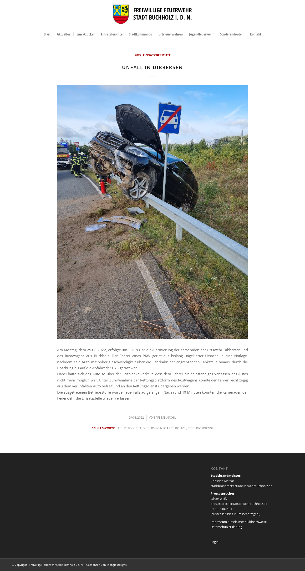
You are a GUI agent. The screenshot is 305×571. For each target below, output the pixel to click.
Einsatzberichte (157, 55)
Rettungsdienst (201, 428)
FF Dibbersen (148, 428)
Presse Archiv (166, 418)
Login (215, 542)
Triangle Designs (117, 564)
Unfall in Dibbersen (152, 67)
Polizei (180, 428)
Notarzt (167, 428)
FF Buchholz (127, 428)
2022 (138, 55)
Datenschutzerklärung (226, 527)
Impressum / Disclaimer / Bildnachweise (239, 522)
